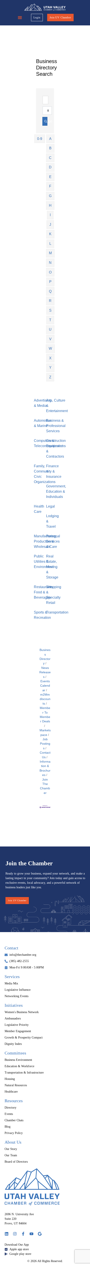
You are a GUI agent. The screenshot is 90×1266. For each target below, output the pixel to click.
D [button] (50, 167)
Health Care (39, 508)
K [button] (50, 234)
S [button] (50, 310)
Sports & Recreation (42, 614)
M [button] (50, 253)
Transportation (57, 612)
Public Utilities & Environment (44, 561)
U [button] (50, 329)
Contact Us (45, 755)
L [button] (50, 243)
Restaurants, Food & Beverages (44, 592)
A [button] (50, 139)
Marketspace (45, 732)
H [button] (50, 205)
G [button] (50, 196)
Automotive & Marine (42, 423)
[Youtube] (31, 1234)
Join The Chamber (45, 786)
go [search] (44, 121)
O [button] (50, 272)
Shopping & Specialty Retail (53, 595)
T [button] (50, 320)
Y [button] (50, 367)
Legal (50, 506)
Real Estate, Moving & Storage (52, 566)
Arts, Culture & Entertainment (57, 405)
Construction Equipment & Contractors (56, 448)
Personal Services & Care (53, 541)
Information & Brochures (45, 768)
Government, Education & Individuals (56, 491)
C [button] (50, 158)
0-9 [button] (39, 139)
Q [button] (50, 291)
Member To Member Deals (45, 714)
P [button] (50, 282)
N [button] (50, 262)
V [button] (50, 339)
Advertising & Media (42, 402)
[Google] (40, 1234)
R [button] (50, 301)
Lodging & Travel (52, 521)
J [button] (50, 224)
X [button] (50, 358)
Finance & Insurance (53, 471)
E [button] (50, 177)
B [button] (50, 148)
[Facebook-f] (23, 1234)
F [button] (50, 186)
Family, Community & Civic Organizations (44, 474)
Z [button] (50, 377)
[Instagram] (15, 1234)
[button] (20, 17)
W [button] (50, 348)
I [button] (50, 215)
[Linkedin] (7, 1234)
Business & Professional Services (56, 426)
